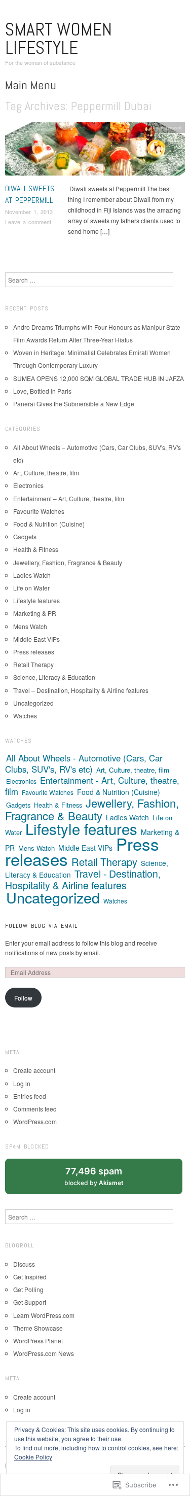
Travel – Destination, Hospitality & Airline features (80, 690)
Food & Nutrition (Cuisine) (49, 523)
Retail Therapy (33, 664)
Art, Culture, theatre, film (46, 472)
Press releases (33, 651)
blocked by (103, 1180)
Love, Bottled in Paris (42, 391)
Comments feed (35, 1108)
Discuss (24, 1264)
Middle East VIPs (36, 639)
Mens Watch (30, 626)
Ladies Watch (32, 575)
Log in (21, 1083)
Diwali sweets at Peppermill (29, 194)
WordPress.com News (43, 1353)
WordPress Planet (38, 1340)
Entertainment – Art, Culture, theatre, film (68, 498)
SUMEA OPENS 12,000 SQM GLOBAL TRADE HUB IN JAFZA (98, 378)
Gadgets (24, 536)
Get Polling (28, 1289)
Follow (23, 997)
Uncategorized (166, 127)
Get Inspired (30, 1276)
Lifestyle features (36, 600)
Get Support (29, 1302)
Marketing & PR (34, 613)
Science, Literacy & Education (54, 677)
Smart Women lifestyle (58, 38)
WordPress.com (35, 1121)
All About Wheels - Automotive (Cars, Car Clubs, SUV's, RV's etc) (84, 763)
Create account (34, 1070)
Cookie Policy (33, 1456)
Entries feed (29, 1096)
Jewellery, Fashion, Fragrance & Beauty (67, 562)
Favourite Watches (38, 511)
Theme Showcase (38, 1328)
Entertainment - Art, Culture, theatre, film (92, 785)
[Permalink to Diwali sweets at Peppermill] (95, 151)
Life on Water (31, 587)
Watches (25, 715)
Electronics (28, 485)
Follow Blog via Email (41, 926)
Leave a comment (28, 222)
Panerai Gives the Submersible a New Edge (73, 403)
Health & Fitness (35, 549)
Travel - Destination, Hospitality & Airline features (83, 879)
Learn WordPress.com (43, 1315)
